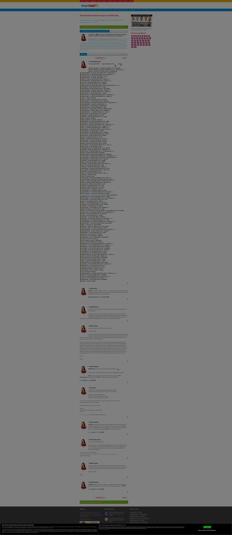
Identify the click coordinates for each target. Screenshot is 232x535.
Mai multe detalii (49, 527)
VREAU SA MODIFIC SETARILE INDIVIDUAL (207, 530)
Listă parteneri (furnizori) (103, 529)
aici (5, 531)
